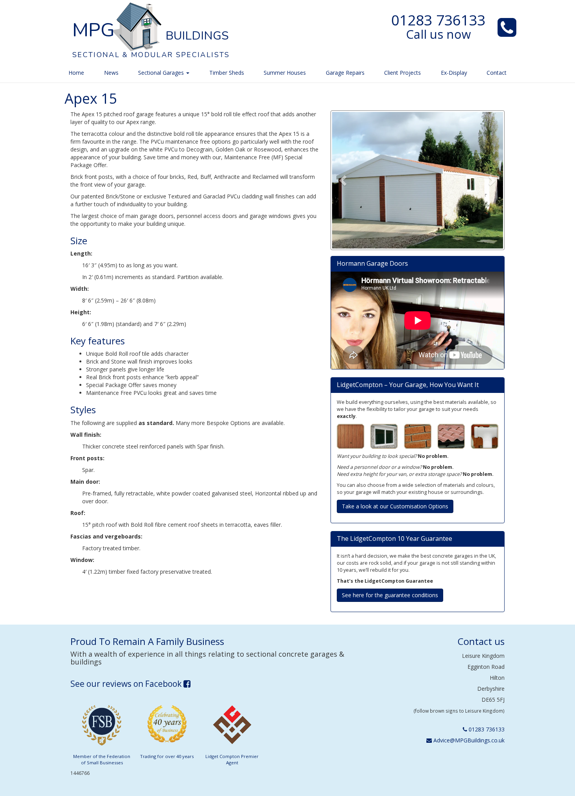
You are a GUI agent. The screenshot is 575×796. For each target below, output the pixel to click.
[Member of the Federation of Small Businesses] (101, 727)
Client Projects (402, 72)
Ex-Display (454, 72)
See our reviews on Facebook (126, 683)
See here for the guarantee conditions (390, 595)
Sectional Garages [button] (161, 72)
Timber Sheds (226, 72)
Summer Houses (285, 72)
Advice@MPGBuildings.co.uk (468, 740)
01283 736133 (438, 20)
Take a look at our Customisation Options (395, 506)
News (111, 72)
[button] (344, 180)
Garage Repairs (345, 72)
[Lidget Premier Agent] (232, 727)
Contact (497, 72)
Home (76, 72)
